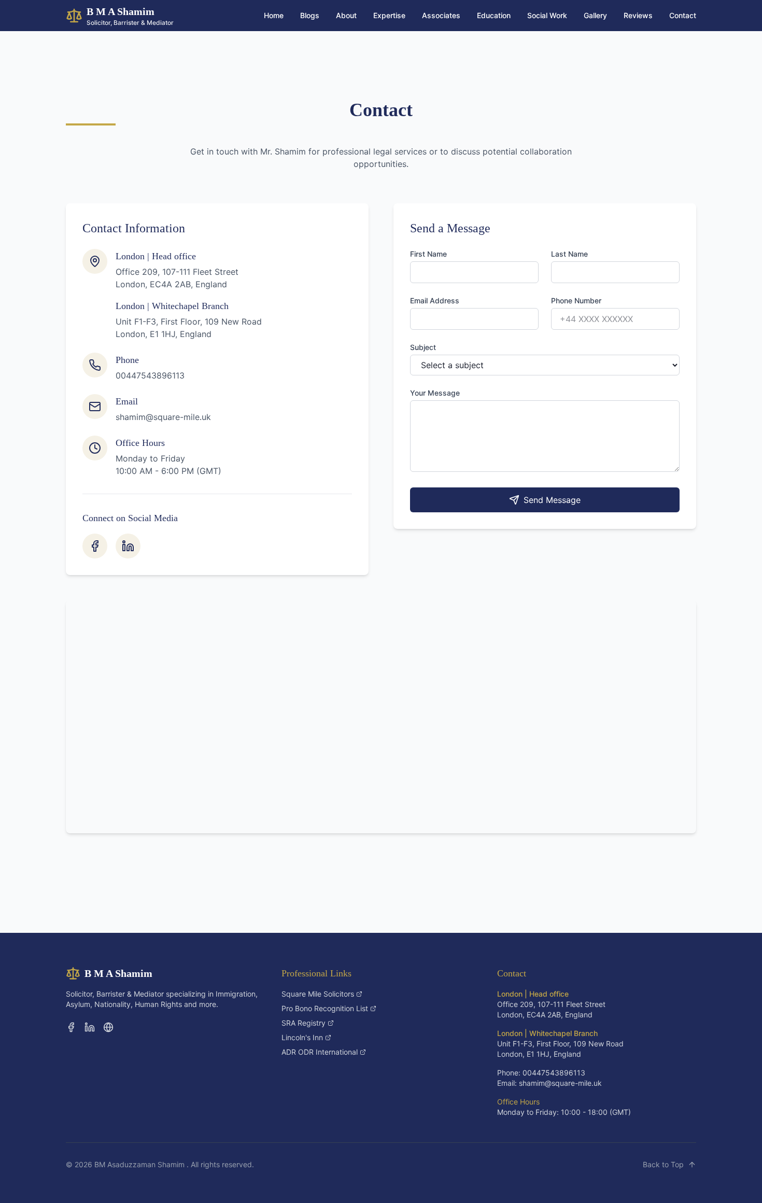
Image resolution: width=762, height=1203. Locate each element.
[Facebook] (94, 546)
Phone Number (576, 300)
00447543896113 (150, 375)
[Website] (108, 1027)
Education (494, 15)
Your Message (435, 392)
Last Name (569, 253)
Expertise (389, 15)
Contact (682, 15)
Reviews (638, 15)
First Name (428, 253)
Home (274, 15)
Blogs (309, 15)
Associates (441, 15)
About (346, 15)
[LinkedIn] (128, 546)
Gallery (595, 15)
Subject (423, 347)
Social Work (547, 15)
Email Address (434, 300)
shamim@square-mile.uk (163, 417)
